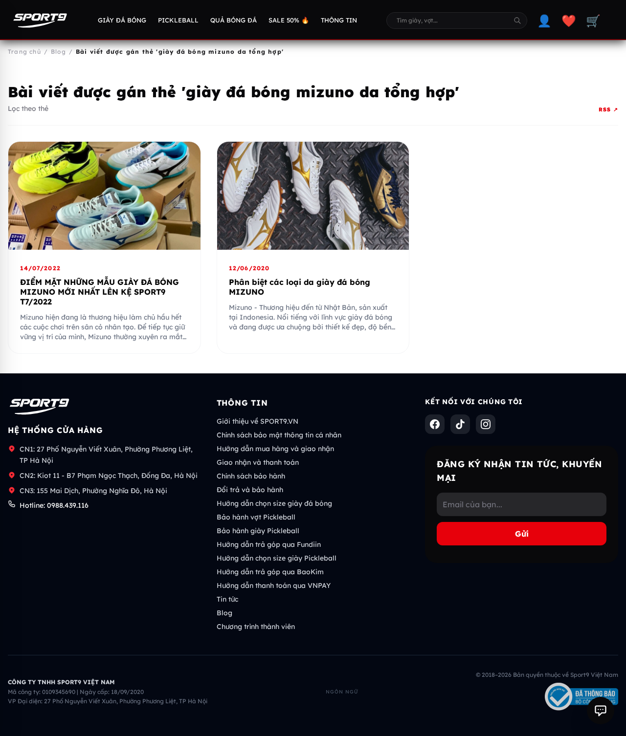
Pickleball (178, 20)
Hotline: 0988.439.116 (54, 505)
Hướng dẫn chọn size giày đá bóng (274, 503)
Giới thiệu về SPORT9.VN (257, 421)
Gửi (522, 534)
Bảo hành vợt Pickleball (256, 517)
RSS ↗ (609, 109)
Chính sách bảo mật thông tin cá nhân (279, 435)
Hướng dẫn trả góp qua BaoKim (270, 571)
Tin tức (227, 599)
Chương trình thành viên (256, 626)
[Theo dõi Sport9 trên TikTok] (460, 424)
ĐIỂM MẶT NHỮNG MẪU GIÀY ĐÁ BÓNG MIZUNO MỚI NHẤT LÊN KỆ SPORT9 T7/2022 (99, 291)
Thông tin (339, 20)
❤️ (568, 20)
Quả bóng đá (233, 20)
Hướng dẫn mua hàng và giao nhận (275, 448)
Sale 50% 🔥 (288, 20)
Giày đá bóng (122, 20)
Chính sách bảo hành (251, 476)
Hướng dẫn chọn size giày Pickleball (276, 558)
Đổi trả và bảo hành (250, 489)
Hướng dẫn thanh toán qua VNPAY (274, 585)
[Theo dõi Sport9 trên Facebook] (435, 424)
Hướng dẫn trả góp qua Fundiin (269, 544)
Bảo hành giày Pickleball (258, 530)
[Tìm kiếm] (517, 20)
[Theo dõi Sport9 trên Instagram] (485, 424)
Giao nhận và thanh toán (258, 462)
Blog (224, 612)
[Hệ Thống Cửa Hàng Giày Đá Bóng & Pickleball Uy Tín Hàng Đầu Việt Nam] (40, 20)
